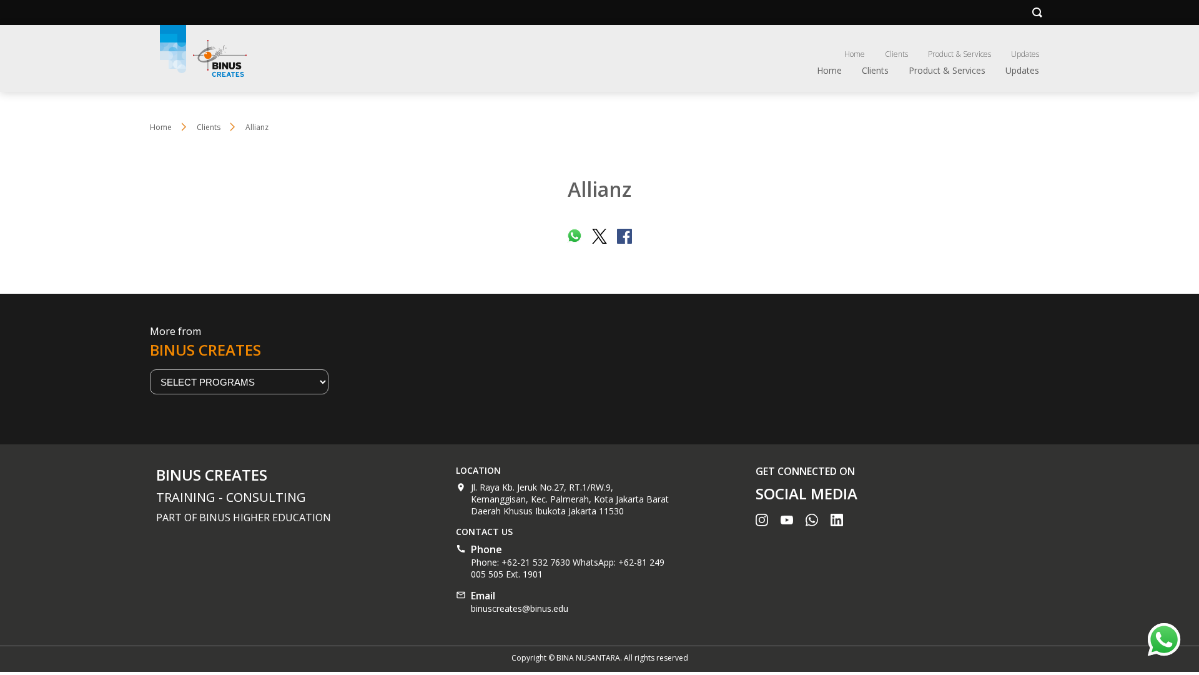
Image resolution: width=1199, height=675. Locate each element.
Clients (896, 54)
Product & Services (959, 54)
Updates (1025, 54)
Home (854, 54)
